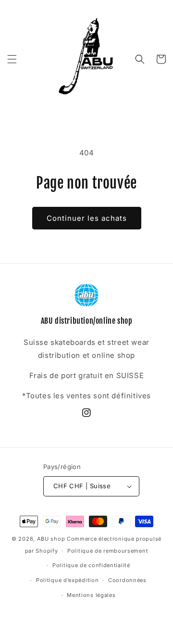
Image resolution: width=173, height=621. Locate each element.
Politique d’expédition (67, 580)
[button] (12, 59)
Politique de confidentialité (91, 565)
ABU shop (51, 538)
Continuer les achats (87, 218)
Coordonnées (127, 580)
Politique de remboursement (107, 550)
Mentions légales (91, 595)
